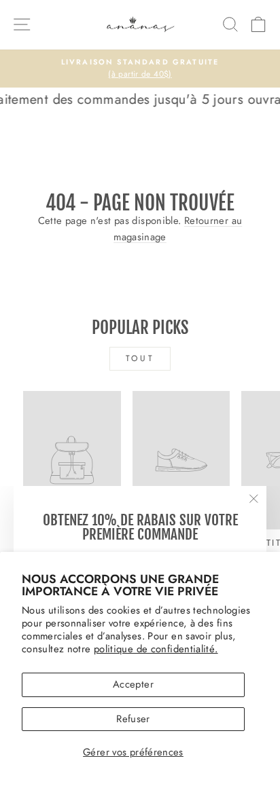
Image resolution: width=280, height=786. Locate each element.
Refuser (133, 718)
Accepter (133, 684)
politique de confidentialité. (156, 648)
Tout (140, 358)
